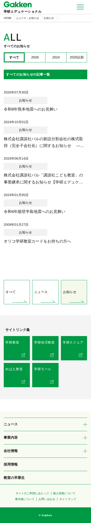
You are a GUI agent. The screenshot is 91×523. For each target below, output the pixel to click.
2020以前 (77, 57)
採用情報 (11, 464)
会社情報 (11, 451)
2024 (56, 57)
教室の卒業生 (14, 478)
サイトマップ (67, 499)
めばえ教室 (14, 369)
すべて (11, 292)
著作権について (25, 499)
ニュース (41, 292)
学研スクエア (73, 342)
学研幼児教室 (44, 342)
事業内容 (11, 437)
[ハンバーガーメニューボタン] (80, 7)
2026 (35, 57)
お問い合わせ (46, 499)
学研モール (42, 369)
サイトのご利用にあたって (32, 493)
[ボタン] (85, 424)
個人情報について (64, 493)
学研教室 (12, 342)
